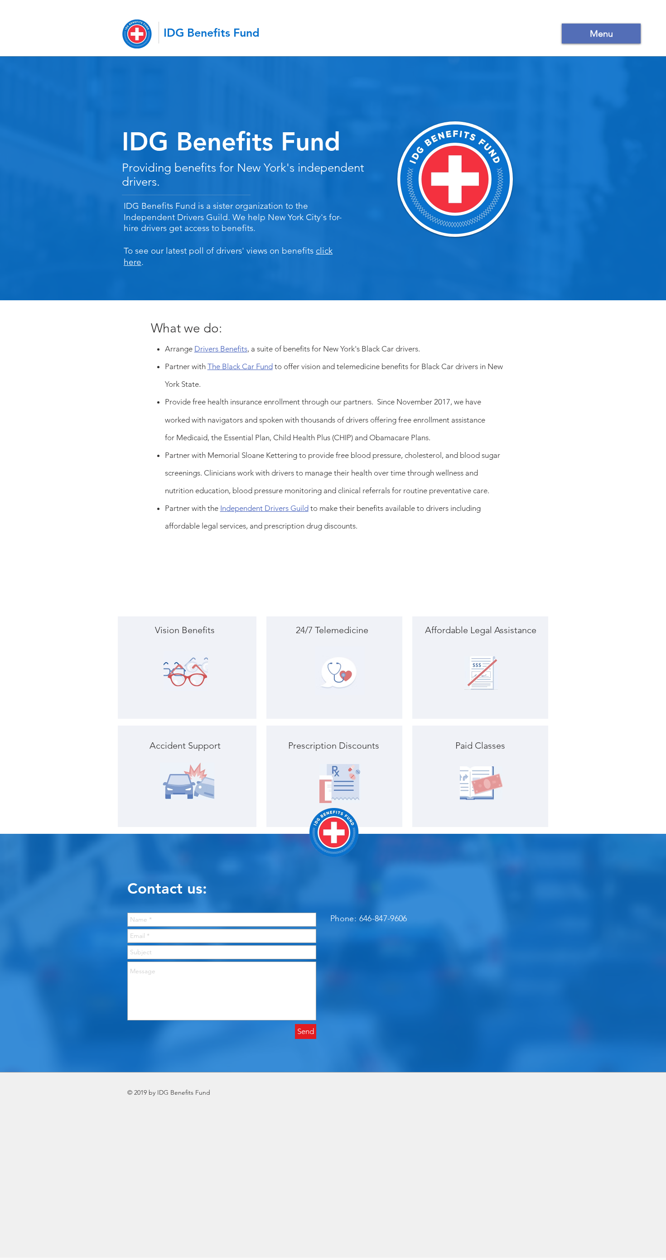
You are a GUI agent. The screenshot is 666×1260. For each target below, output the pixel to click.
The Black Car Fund (240, 366)
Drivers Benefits (220, 348)
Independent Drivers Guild (264, 508)
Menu (601, 33)
